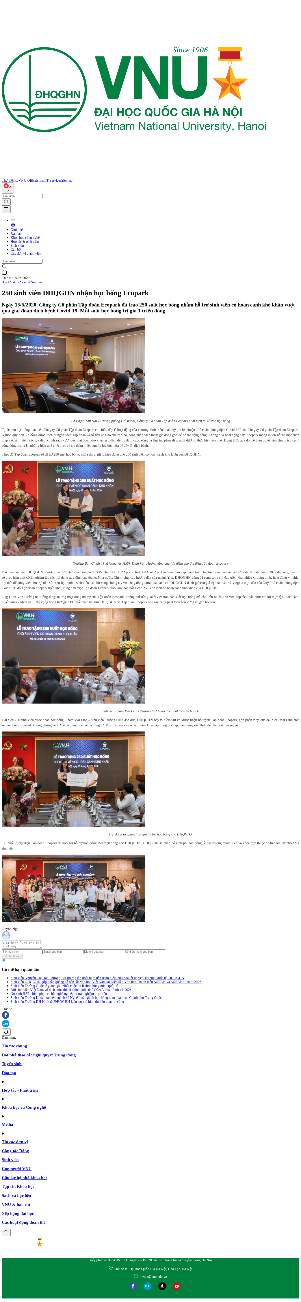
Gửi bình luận (12, 956)
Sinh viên (17, 245)
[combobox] (7, 188)
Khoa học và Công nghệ (24, 1107)
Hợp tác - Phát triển (20, 1090)
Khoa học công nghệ (25, 237)
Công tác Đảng (15, 1151)
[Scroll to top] (6, 1232)
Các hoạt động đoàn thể (23, 1222)
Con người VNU (17, 1168)
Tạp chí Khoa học (18, 1186)
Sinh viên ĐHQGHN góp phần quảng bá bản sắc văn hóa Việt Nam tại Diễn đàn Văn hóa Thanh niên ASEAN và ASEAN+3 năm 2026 (106, 982)
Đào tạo (16, 233)
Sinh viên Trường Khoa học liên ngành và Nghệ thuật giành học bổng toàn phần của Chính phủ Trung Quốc (86, 997)
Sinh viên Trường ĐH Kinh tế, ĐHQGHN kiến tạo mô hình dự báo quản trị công (67, 1001)
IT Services (53, 180)
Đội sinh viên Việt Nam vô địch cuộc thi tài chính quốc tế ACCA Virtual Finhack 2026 (71, 990)
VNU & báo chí (16, 1204)
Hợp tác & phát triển (25, 241)
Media (7, 1124)
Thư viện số (10, 180)
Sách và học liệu (16, 1195)
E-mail (40, 180)
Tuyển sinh (12, 1063)
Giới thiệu (17, 230)
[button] (150, 1015)
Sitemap (66, 180)
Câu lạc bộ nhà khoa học (24, 1177)
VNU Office (27, 180)
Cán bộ (16, 249)
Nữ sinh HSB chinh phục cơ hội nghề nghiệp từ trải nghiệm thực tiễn (59, 994)
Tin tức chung (14, 1046)
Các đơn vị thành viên (26, 253)
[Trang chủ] (134, 176)
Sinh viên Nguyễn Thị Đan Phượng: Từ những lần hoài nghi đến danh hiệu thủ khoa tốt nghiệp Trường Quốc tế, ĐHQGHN (97, 978)
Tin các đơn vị (15, 1142)
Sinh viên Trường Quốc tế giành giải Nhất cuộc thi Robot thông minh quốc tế (64, 986)
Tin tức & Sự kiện (15, 282)
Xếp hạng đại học (18, 1213)
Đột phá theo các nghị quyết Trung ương (39, 1055)
